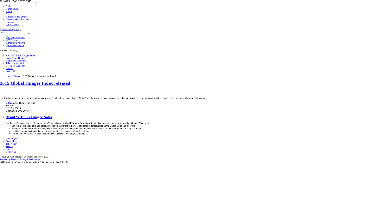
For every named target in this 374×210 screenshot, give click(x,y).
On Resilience (12, 24)
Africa (9, 11)
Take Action (11, 144)
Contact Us (11, 151)
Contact (9, 68)
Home (9, 76)
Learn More (11, 141)
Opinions (10, 22)
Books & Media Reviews (17, 19)
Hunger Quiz (12, 138)
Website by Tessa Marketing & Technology (20, 159)
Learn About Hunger (15, 58)
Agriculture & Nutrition (17, 16)
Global (9, 6)
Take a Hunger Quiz (15, 63)
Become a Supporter (15, 66)
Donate (9, 149)
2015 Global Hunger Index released (35, 83)
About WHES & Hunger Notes (20, 55)
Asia (8, 14)
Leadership (11, 71)
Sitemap (9, 146)
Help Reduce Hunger (16, 60)
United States (12, 9)
